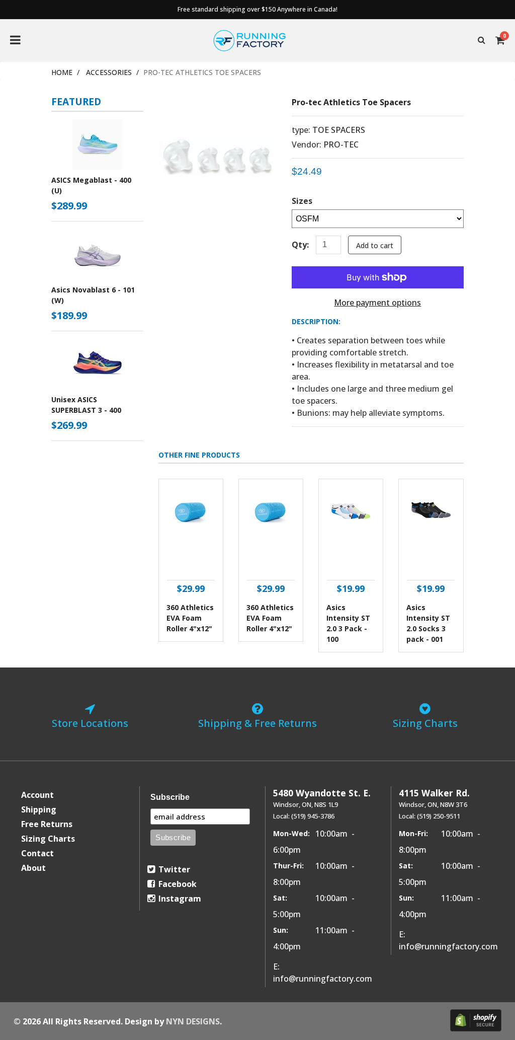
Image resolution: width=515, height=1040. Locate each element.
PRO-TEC (341, 144)
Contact (37, 853)
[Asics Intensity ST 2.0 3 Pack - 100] (351, 529)
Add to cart (374, 245)
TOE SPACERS (338, 129)
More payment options (377, 302)
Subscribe (170, 797)
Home (61, 72)
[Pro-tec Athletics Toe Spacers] (217, 104)
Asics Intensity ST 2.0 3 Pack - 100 (348, 623)
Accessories (109, 72)
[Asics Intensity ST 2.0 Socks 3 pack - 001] (431, 529)
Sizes (302, 200)
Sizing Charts (48, 838)
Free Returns (46, 824)
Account (37, 794)
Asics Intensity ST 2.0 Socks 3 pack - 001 (428, 623)
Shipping (38, 809)
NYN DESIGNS (193, 1021)
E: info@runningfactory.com (322, 972)
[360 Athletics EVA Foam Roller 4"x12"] (191, 529)
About (33, 867)
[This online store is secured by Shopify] (475, 1020)
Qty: (300, 244)
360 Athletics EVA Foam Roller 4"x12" (190, 618)
